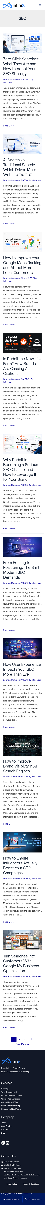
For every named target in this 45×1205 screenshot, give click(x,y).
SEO (24, 180)
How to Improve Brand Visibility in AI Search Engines (20, 766)
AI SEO (25, 79)
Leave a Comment (11, 79)
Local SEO (27, 278)
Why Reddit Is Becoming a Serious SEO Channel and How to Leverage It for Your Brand (20, 469)
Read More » (9, 125)
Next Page (22, 1044)
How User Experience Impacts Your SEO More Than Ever (22, 669)
